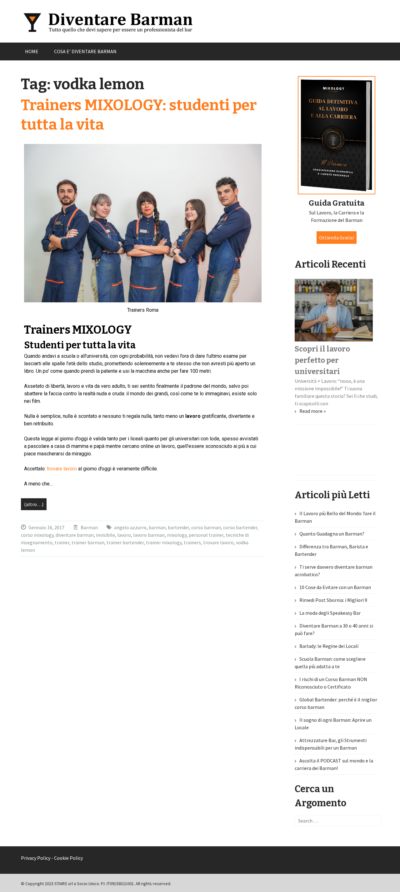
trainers (192, 542)
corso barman (206, 527)
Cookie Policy (68, 858)
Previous (29, 460)
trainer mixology (164, 542)
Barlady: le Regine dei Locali (328, 646)
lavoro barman (149, 535)
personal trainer (206, 535)
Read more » (312, 411)
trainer (62, 542)
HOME (31, 51)
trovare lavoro (62, 469)
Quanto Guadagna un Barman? (331, 534)
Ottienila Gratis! (336, 237)
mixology (177, 535)
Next (370, 460)
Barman (89, 527)
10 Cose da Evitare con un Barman (335, 587)
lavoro (124, 535)
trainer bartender (125, 542)
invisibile (105, 535)
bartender (178, 527)
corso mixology (37, 535)
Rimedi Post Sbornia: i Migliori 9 (333, 600)
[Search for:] (338, 821)
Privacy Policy (35, 858)
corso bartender (240, 527)
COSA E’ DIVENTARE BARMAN (85, 51)
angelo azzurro (130, 527)
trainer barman (88, 542)
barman (157, 527)
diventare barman (75, 535)
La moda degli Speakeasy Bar (330, 613)
